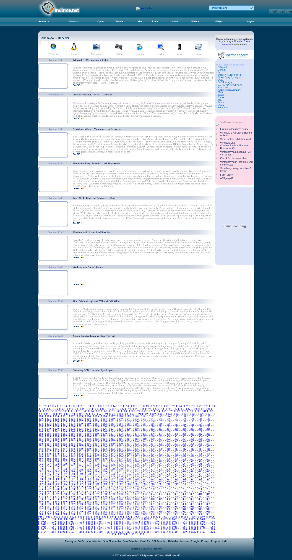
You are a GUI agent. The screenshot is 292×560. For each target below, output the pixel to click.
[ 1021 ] (156, 519)
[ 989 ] (49, 516)
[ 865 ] (113, 501)
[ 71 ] (139, 411)
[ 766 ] (201, 489)
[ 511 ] (97, 461)
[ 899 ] (209, 504)
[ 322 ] (169, 439)
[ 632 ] (185, 474)
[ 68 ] (119, 411)
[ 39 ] (103, 409)
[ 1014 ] (91, 519)
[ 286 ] (57, 436)
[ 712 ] (121, 484)
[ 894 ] (169, 504)
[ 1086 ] (53, 529)
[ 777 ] (113, 491)
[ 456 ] (185, 454)
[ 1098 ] (165, 529)
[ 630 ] (169, 474)
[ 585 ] (161, 469)
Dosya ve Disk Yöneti (229, 75)
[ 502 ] (201, 459)
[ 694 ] (153, 481)
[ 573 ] (65, 469)
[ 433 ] (177, 451)
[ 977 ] (129, 514)
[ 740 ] (169, 486)
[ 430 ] (153, 451)
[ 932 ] (121, 509)
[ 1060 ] (165, 524)
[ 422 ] (89, 451)
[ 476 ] (169, 456)
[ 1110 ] (100, 532)
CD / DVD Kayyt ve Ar (230, 85)
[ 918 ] (185, 506)
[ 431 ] (161, 451)
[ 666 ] (105, 479)
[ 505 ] (49, 461)
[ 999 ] (129, 516)
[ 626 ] (137, 474)
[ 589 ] (193, 469)
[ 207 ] (129, 426)
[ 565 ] (177, 466)
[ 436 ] (201, 451)
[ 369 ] (193, 444)
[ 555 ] (97, 466)
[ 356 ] (89, 444)
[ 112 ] (73, 416)
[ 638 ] (57, 476)
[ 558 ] (121, 466)
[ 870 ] (153, 501)
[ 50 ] (176, 409)
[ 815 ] (65, 496)
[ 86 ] (60, 414)
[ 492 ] (121, 459)
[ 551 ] (65, 466)
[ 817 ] (81, 496)
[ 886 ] (105, 504)
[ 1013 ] (81, 519)
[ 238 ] (201, 429)
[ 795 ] (81, 494)
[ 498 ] (169, 459)
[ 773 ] (81, 491)
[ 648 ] (137, 476)
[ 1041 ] (165, 522)
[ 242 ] (57, 431)
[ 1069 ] (72, 527)
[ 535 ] (113, 464)
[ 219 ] (49, 429)
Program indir (219, 541)
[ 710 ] (105, 484)
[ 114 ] (89, 416)
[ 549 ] (49, 466)
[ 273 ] (129, 434)
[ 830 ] (185, 496)
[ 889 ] (129, 504)
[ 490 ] (105, 459)
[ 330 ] (57, 441)
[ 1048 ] (53, 524)
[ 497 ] (161, 459)
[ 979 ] (145, 514)
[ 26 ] (194, 406)
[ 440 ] (57, 454)
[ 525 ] (209, 461)
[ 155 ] (65, 421)
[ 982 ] (169, 514)
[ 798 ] (105, 494)
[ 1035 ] (109, 522)
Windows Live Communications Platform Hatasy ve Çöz (234, 145)
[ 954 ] (121, 511)
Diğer (219, 21)
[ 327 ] (209, 439)
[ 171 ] (193, 421)
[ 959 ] (161, 511)
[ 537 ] (129, 464)
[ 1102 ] (203, 529)
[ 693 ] (145, 481)
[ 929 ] (97, 509)
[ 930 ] (105, 509)
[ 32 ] (57, 409)
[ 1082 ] (193, 527)
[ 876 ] (201, 501)
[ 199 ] (65, 426)
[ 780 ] (137, 491)
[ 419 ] (65, 451)
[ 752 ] (89, 489)
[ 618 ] (73, 474)
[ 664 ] (89, 479)
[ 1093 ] (119, 529)
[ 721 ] (193, 484)
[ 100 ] (154, 414)
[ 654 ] (185, 476)
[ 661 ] (65, 479)
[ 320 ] (153, 439)
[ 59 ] (59, 411)
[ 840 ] (89, 499)
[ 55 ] (209, 409)
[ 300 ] (169, 436)
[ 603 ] (129, 471)
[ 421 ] (81, 451)
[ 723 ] (209, 484)
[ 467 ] (97, 456)
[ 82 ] (211, 411)
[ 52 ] (189, 409)
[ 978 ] (137, 514)
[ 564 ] (169, 466)
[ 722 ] (201, 484)
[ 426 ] (121, 451)
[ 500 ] (185, 459)
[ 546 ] (201, 464)
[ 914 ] (153, 506)
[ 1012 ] (72, 519)
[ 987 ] (209, 514)
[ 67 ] (112, 411)
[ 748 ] (57, 489)
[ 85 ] (54, 414)
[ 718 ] (169, 484)
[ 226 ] (105, 429)
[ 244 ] (73, 431)
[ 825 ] (145, 496)
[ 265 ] (65, 434)
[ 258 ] (185, 431)
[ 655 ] (193, 476)
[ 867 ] (129, 501)
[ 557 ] (113, 466)
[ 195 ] (209, 424)
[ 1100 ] (184, 529)
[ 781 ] (145, 491)
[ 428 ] (137, 451)
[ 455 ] (177, 454)
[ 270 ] (105, 434)
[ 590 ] (201, 469)
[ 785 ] (177, 491)
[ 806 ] (169, 494)
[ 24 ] (180, 406)
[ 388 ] (169, 446)
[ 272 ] (121, 434)
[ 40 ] (110, 409)
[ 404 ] (121, 449)
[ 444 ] (89, 454)
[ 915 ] (161, 506)
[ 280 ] (185, 434)
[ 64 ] (92, 411)
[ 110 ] (57, 416)
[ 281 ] (193, 434)
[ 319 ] (145, 439)
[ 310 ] (73, 439)
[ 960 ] (169, 511)
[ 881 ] (65, 504)
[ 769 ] (49, 491)
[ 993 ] (81, 516)
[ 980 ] (153, 514)
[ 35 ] (77, 409)
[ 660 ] (57, 479)
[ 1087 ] (63, 529)
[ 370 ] (201, 444)
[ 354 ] (73, 444)
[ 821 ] (113, 496)
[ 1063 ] (193, 524)
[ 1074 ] (119, 527)
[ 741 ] (177, 486)
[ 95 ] (120, 414)
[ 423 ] (97, 451)
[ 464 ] (73, 456)
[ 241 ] (49, 431)
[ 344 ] (169, 441)
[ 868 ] (137, 501)
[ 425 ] (113, 451)
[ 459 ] (209, 454)
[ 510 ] (89, 461)
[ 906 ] (89, 506)
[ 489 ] (97, 459)
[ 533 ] (97, 464)
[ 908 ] (105, 506)
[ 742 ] (185, 486)
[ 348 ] (201, 441)
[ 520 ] (169, 461)
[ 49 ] (169, 409)
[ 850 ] (169, 499)
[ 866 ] (121, 501)
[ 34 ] (70, 409)
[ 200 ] (73, 426)
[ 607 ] (161, 471)
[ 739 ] (161, 486)
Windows (73, 21)
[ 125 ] (177, 416)
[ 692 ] (137, 481)
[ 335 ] (97, 441)
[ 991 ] (65, 516)
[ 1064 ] (203, 524)
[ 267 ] (81, 434)
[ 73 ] (152, 411)
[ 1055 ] (119, 524)
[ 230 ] (137, 429)
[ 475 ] (161, 456)
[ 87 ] (67, 414)
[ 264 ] (57, 434)
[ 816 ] (73, 496)
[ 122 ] (153, 416)
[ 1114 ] (137, 532)
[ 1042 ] (175, 522)
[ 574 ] (73, 469)
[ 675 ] (177, 479)
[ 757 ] (129, 489)
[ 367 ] (177, 444)
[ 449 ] (129, 454)
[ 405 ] (129, 449)
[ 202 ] (89, 426)
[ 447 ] (113, 454)
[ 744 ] (201, 486)
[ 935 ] (145, 509)
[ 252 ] (137, 431)
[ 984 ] (185, 514)
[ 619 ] (81, 474)
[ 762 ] (169, 489)
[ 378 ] (89, 446)
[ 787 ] (193, 491)
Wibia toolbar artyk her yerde (236, 139)
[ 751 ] (81, 489)
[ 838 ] (73, 499)
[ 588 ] (185, 469)
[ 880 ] (57, 504)
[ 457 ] (193, 454)
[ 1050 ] (72, 524)
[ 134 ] (73, 419)
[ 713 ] (129, 484)
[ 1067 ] (53, 527)
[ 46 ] (149, 409)
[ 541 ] (161, 464)
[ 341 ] (145, 441)
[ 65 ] (99, 411)
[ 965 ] (209, 511)
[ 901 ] (49, 506)
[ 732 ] (105, 486)
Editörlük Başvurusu (141, 549)
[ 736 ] (137, 486)
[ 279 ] (177, 434)
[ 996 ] (105, 516)
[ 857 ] (49, 501)
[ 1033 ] (91, 522)
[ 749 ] (65, 489)
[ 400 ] (89, 449)
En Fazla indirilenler (89, 541)
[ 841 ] (97, 499)
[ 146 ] (169, 419)
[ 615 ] (49, 474)
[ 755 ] (113, 489)
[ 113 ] (81, 416)
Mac (140, 21)
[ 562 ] (153, 466)
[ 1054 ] (109, 524)
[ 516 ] (137, 461)
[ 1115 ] (147, 532)
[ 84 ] (47, 414)
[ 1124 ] (123, 534)
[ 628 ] (153, 474)
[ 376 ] (73, 446)
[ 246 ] (89, 431)
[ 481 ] (209, 456)
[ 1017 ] (119, 519)
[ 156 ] (73, 421)
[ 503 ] (209, 459)
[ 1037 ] (128, 522)
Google (194, 541)
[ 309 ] (65, 439)
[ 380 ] (105, 446)
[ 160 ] (105, 421)
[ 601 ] (113, 471)
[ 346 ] (185, 441)
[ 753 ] (97, 489)
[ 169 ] (177, 421)
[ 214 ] (185, 426)
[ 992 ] (73, 516)
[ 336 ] (105, 441)
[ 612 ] (201, 471)
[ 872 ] (169, 501)
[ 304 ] (201, 436)
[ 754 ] (105, 489)
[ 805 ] (161, 494)
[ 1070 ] (81, 527)
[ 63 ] (86, 411)
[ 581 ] (129, 469)
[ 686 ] (89, 481)
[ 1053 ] (100, 524)
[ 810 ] (201, 494)
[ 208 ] (137, 426)
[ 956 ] (137, 511)
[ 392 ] (201, 446)
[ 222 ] (73, 429)
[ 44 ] (136, 409)
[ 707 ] (81, 484)
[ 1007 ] (202, 516)
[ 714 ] (137, 484)
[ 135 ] (81, 419)
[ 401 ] (97, 449)
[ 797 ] (97, 494)
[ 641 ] (81, 476)
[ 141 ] (129, 419)
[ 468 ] (105, 456)
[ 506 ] (57, 461)
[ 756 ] (121, 489)
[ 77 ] (178, 411)
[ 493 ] (129, 459)
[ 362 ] (137, 444)
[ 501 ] (193, 459)
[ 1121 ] (203, 532)
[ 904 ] (73, 506)
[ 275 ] (145, 434)
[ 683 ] (65, 481)
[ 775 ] (97, 491)
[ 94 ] (113, 414)
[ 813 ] (49, 496)
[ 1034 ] (100, 522)
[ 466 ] (89, 456)
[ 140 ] (121, 419)
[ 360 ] (121, 444)
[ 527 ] (49, 464)
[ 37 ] (90, 409)
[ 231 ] (145, 429)
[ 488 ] (89, 459)
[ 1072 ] (100, 527)
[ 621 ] (97, 474)
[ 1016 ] (109, 519)
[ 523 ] (193, 461)
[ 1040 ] (156, 522)
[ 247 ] (97, 431)
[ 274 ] (137, 434)
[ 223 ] (81, 429)
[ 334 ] (89, 441)
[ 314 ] (105, 439)
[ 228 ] (121, 429)
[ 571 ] (49, 469)
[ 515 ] (129, 461)
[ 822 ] (121, 496)
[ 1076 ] (137, 527)
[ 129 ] (209, 416)
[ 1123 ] (113, 534)
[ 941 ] (193, 509)
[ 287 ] (65, 436)
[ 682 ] (57, 481)
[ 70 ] (132, 411)
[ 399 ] (81, 449)
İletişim (250, 21)
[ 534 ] (105, 464)
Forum (205, 541)
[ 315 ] (113, 439)
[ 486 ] (73, 459)
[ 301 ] (177, 436)
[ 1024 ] (184, 519)
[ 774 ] (89, 491)
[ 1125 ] (132, 534)
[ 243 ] (65, 431)
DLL (220, 80)
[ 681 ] (49, 481)
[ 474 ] (153, 456)
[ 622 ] (105, 474)
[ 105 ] (194, 414)
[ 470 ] (121, 456)
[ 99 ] (146, 414)
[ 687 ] (97, 481)
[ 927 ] (81, 509)
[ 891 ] (145, 504)
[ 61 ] (73, 411)
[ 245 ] (81, 431)
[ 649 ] (145, 476)
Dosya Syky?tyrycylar (229, 77)
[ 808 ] (185, 494)
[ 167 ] (161, 421)
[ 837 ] (65, 499)
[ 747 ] (49, 489)
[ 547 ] (209, 464)
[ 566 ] (185, 466)
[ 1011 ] (63, 519)
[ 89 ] (80, 414)
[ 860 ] (73, 501)
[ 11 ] (94, 406)
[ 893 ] (161, 504)
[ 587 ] (177, 469)
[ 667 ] (113, 479)
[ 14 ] (114, 406)
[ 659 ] (49, 479)
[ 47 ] (156, 409)
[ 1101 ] (193, 529)
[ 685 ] (81, 481)
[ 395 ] (49, 449)
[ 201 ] (81, 426)
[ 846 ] (137, 499)
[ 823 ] (129, 496)
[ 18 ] (141, 406)
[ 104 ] (186, 414)
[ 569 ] (209, 466)
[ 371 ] (209, 444)
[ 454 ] (169, 454)
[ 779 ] (129, 491)
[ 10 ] (88, 406)
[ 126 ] (185, 416)
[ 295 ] (129, 436)
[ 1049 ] (63, 524)
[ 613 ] (209, 471)
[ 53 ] (196, 409)
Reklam (158, 549)
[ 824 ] (137, 496)
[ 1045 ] (203, 522)
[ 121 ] (145, 416)
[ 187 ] (145, 424)
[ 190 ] (169, 424)
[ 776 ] (105, 491)
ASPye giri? (226, 178)
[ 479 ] (193, 456)
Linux (155, 21)
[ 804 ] (153, 494)
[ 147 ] (177, 419)
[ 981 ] (161, 514)
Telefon (195, 21)
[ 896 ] (185, 504)
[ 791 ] (49, 494)
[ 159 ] (97, 421)
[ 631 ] (177, 474)
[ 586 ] (169, 469)
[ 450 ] (137, 454)
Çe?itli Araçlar (225, 82)
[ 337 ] (113, 441)
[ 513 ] (113, 461)
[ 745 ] (209, 486)
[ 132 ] (57, 419)
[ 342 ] (153, 441)
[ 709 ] (97, 484)
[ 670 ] (137, 479)
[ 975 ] (113, 514)
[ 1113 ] (128, 532)
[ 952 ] (105, 511)
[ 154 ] (57, 421)
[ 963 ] (193, 511)
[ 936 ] (153, 509)
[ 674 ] (169, 479)
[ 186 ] (137, 424)
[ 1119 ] (184, 532)
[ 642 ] (89, 476)
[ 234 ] (169, 429)
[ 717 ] (161, 484)
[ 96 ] (127, 414)
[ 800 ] (121, 494)
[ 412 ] (185, 449)
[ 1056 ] (128, 524)
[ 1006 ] (193, 516)
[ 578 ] (105, 469)
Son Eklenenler (112, 541)
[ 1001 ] (146, 516)
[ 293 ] (113, 436)
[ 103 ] (178, 414)
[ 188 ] (153, 424)
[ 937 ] (161, 509)
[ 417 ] (49, 451)
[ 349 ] (209, 441)
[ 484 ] (57, 459)
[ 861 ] (81, 501)
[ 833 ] (209, 496)
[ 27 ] (200, 406)
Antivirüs (223, 87)
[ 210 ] (153, 426)
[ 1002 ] (156, 516)
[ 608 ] (169, 471)
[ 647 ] (129, 476)
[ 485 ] (65, 459)
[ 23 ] (174, 406)
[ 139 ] (113, 419)
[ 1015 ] (100, 519)
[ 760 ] (153, 489)
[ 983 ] (177, 514)
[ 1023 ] (175, 519)
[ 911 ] (129, 506)
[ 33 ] (63, 409)
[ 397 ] (65, 449)
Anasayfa (43, 21)
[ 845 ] (129, 499)
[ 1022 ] (165, 519)
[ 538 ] (137, 464)
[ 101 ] (162, 414)
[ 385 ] (145, 446)
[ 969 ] (65, 514)
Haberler (63, 38)
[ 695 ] (161, 481)
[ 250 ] (121, 431)
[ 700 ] (201, 481)
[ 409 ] (161, 449)
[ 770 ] (57, 491)
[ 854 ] (201, 499)
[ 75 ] (165, 411)
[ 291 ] (97, 436)
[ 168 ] (169, 421)
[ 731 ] (97, 486)
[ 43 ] (130, 409)
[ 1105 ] (53, 532)
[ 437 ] (209, 451)
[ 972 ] (89, 514)
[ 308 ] (57, 439)
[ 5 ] (61, 406)
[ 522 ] (185, 461)
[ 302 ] (185, 436)
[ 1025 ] (193, 519)
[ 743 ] (193, 486)
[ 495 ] (145, 459)
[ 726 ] (57, 486)
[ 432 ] (169, 451)
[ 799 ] (113, 494)
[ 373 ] (49, 446)
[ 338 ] (121, 441)
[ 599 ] (97, 471)
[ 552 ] (73, 466)
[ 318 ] (137, 439)
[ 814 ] (57, 496)
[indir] (60, 16)
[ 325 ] (193, 439)
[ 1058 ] (147, 524)
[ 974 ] (105, 514)
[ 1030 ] (63, 522)
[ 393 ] (209, 446)
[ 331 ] (65, 441)
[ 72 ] (145, 411)
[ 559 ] (129, 466)
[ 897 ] (193, 504)
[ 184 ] (121, 424)
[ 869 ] (145, 501)
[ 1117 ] (165, 532)
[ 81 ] (205, 411)
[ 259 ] (193, 431)
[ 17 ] (134, 406)
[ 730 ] (89, 486)
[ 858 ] (57, 501)
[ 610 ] (185, 471)
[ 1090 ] (91, 529)
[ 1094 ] (128, 529)
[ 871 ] (161, 501)
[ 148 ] (185, 419)
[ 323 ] (177, 439)
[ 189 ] (161, 424)
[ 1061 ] (175, 524)
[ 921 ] (209, 506)
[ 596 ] (73, 471)
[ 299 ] (161, 436)
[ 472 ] (137, 456)
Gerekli (222, 69)
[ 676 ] (185, 479)
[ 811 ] (209, 494)
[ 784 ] (169, 491)
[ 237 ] (193, 429)
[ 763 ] (177, 489)
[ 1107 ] (72, 532)
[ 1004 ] (174, 516)
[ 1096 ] (147, 529)
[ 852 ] (185, 499)
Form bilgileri (227, 174)
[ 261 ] (209, 431)
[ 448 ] (121, 454)
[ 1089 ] (81, 529)
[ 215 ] (193, 426)
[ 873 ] (177, 501)
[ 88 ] (74, 414)
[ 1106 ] (63, 532)
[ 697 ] (177, 481)
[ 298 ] (153, 436)
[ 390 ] (185, 446)
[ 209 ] (145, 426)
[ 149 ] (193, 419)
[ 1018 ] (128, 519)
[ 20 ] (154, 406)
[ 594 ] (57, 471)
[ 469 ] (113, 456)
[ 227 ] (113, 429)
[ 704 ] (57, 484)
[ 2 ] (45, 406)
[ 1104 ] (44, 532)
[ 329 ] (49, 441)
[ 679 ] (209, 479)
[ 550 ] (57, 466)
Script (174, 21)
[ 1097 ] (156, 529)
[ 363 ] (145, 444)
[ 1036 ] (119, 522)
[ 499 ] (177, 459)
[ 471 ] (129, 456)
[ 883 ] (81, 504)
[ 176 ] (57, 424)
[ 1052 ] (91, 524)
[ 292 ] (105, 436)
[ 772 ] (73, 491)
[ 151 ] (209, 419)
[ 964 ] (201, 511)
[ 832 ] (201, 496)
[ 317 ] (129, 439)
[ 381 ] (113, 446)
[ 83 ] (41, 414)
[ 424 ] (105, 451)
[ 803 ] (145, 494)
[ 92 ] (100, 414)
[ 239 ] (209, 429)
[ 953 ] (113, 511)
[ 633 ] (193, 474)
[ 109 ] (49, 416)
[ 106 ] (202, 414)
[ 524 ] (201, 461)
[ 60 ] (66, 411)
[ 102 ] (170, 414)
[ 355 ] (81, 444)
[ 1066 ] (44, 527)
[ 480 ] (201, 456)
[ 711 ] (113, 484)
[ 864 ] (105, 501)
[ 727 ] (65, 486)
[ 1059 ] (156, 524)
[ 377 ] (81, 446)
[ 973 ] (97, 514)
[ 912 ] (137, 506)
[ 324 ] (185, 439)
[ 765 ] (193, 489)
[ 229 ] (129, 429)
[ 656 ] (201, 476)
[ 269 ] (97, 434)
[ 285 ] (49, 436)
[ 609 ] (177, 471)
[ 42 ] (123, 409)
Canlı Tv (145, 541)
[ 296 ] (137, 436)
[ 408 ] (153, 449)
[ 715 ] (145, 484)
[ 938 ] (169, 509)
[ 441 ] (65, 454)
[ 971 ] (81, 514)
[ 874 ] (185, 501)
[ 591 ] (209, 469)
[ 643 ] (97, 476)
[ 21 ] (161, 406)
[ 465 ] (81, 456)
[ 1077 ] (147, 527)
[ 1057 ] (137, 524)
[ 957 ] (145, 511)
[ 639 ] (65, 476)
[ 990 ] (57, 516)
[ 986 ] (201, 514)
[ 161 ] (113, 421)
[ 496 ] (153, 459)
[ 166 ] (153, 421)
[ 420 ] (73, 451)
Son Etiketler (130, 541)
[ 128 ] (201, 416)
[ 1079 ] (165, 527)
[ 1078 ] (156, 527)
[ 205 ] (113, 426)
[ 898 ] (201, 504)
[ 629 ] (161, 474)
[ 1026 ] (203, 519)
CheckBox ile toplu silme (233, 158)
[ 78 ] (185, 411)
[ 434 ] (185, 451)
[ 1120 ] (193, 532)
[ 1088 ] (72, 529)
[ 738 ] (153, 486)
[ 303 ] (193, 436)
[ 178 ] (73, 424)
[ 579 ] (113, 469)
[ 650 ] (153, 476)
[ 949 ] (81, 511)
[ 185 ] (129, 424)
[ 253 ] (145, 431)
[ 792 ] (57, 494)
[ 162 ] (121, 421)
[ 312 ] (89, 439)
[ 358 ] (105, 444)
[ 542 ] (169, 464)
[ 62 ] (79, 411)
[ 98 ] (140, 414)
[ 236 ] (185, 429)
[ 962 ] (185, 511)
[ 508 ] (73, 461)
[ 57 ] (46, 411)
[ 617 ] (65, 474)
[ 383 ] (129, 446)
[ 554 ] (89, 466)
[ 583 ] (145, 469)
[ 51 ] (183, 409)
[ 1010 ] (53, 519)
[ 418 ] (57, 451)
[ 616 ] (57, 474)
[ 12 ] (101, 406)
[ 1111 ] (109, 532)
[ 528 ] (57, 464)
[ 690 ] (121, 481)
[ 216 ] (201, 426)
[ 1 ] (40, 406)
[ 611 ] (193, 471)
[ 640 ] (73, 476)
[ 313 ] (97, 439)
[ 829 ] (177, 496)
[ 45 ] (143, 409)
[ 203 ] (97, 426)
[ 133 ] (65, 419)
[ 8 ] (77, 406)
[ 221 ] (65, 429)
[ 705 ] (65, 484)
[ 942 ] (201, 509)
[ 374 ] (57, 446)
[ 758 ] (137, 489)
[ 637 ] (49, 476)
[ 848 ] (153, 499)
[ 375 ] (65, 446)
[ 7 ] (71, 406)
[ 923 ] (49, 509)
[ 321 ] (161, 439)
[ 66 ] (106, 411)
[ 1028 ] (44, 522)
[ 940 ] (185, 509)
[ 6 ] (66, 406)
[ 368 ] (185, 444)
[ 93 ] (107, 414)
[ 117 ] (113, 416)
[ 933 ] (129, 509)
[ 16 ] (128, 406)
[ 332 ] (73, 441)
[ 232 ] (153, 429)
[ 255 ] (161, 431)
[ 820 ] (105, 496)
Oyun (100, 21)
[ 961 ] (177, 511)
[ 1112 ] (119, 532)
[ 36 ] (83, 409)
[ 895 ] (177, 504)
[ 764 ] (185, 489)
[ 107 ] (210, 414)
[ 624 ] (121, 474)
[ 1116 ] (156, 532)
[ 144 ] (153, 419)
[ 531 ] (81, 464)
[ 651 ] (161, 476)
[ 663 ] (81, 479)
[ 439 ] (49, 454)
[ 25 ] (187, 406)
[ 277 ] (161, 434)
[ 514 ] (121, 461)
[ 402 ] (105, 449)
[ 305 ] (209, 436)
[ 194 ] (201, 424)
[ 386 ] (153, 446)
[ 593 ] (49, 471)
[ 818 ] (89, 496)
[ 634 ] (201, 474)
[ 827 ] (161, 496)
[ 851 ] (177, 499)
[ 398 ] (73, 449)
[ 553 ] (81, 466)
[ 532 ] (89, 464)
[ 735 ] (129, 486)
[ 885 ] (97, 504)
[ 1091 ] (100, 529)
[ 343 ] (161, 441)
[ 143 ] (145, 419)
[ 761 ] (161, 489)
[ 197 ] (49, 426)
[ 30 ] (44, 409)
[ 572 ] (57, 469)
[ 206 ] (121, 426)
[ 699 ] (193, 481)
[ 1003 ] (165, 516)
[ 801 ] (129, 494)
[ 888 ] (121, 504)
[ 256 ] (169, 431)
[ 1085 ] (44, 529)
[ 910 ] (121, 506)
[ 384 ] (137, 446)
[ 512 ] (105, 461)
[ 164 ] (137, 421)
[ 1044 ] (193, 522)
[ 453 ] (161, 454)
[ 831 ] (193, 496)
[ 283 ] (209, 434)
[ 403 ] (113, 449)
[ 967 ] (49, 514)
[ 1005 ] (184, 516)
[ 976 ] (121, 514)
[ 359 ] (113, 444)
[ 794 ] (73, 494)
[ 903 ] (65, 506)
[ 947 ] (65, 511)
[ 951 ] (97, 511)
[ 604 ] (137, 471)
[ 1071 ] (91, 527)
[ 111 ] (65, 416)
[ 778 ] (121, 491)
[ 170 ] (185, 421)
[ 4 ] (56, 406)
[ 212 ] (169, 426)
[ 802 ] (137, 494)
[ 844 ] (121, 499)
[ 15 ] (121, 406)
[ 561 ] (145, 466)
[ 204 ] (105, 426)
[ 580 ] (121, 469)
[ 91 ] (94, 414)
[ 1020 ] (147, 519)
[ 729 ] (81, 486)
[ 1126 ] (141, 534)
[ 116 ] (105, 416)
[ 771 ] (65, 491)
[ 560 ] (137, 466)
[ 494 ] (137, 459)
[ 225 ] (97, 429)
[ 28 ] (207, 406)
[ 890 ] (137, 504)
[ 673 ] (161, 479)
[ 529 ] (65, 464)
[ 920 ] (201, 506)
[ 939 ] (177, 509)
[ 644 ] (105, 476)
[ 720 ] (185, 484)
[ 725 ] (49, 486)
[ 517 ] (145, 461)
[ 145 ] (161, 419)
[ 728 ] (73, 486)
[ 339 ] (129, 441)
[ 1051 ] (81, 524)
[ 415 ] (209, 449)
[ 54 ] (202, 409)
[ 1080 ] (175, 527)
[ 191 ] (177, 424)
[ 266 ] (73, 434)
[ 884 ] (89, 504)
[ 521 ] (177, 461)
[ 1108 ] (81, 532)
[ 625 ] (129, 474)
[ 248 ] (105, 431)
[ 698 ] (185, 481)
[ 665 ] (97, 479)
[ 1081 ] (184, 527)
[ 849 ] (161, 499)
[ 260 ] (201, 431)
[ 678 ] (201, 479)
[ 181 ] (97, 424)
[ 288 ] (73, 436)
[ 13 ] (108, 406)
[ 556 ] (105, 466)
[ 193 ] (193, 424)
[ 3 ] (50, 406)
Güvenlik (223, 67)
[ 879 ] (49, 504)
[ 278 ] (169, 434)
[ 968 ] (57, 514)
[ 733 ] (113, 486)
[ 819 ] (97, 496)
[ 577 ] (97, 469)
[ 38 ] (97, 409)
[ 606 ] (153, 471)
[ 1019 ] (137, 519)
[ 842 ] (105, 499)
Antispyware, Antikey (229, 90)
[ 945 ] (49, 511)
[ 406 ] (137, 449)
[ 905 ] (81, 506)
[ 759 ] (145, 489)
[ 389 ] (177, 446)
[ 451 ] (145, 454)
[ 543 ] (177, 464)
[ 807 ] (177, 494)
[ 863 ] (97, 501)
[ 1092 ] (109, 529)
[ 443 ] (81, 454)
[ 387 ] (161, 446)
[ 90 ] (87, 414)
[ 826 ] (153, 496)
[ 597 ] (81, 471)
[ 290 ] (89, 436)
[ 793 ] (65, 494)
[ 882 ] (73, 504)
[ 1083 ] (203, 527)
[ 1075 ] (128, 527)
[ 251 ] (129, 431)
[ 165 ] (145, 421)
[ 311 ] (81, 439)
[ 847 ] (145, 499)
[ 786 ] (185, 491)
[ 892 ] (153, 504)
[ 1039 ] (147, 522)
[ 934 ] (137, 509)
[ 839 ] (81, 499)
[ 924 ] (57, 509)
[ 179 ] (81, 424)
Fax (220, 72)
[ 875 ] (193, 501)
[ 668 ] (121, 479)
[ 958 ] (153, 511)
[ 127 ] (193, 416)
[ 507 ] (65, 461)
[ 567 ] (193, 466)
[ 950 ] (89, 511)
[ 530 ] (73, 464)
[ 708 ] (89, 484)
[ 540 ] (153, 464)
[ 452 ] (153, 454)
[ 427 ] (129, 451)
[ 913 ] (145, 506)
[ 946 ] (57, 511)
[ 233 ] (161, 429)
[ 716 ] (153, 484)
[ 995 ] (97, 516)
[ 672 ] (153, 479)
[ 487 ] (81, 459)
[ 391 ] (193, 446)
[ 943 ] (209, 509)
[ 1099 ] (175, 529)
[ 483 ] (49, 459)
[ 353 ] (65, 444)
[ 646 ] (121, 476)
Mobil (221, 92)
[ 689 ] (113, 481)
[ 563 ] (161, 466)
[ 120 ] (137, 416)
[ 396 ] (57, 449)
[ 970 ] (73, 514)
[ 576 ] (89, 469)
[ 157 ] (81, 421)
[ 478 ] (185, 456)
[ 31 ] (50, 409)
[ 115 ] (97, 416)
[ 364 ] (153, 444)
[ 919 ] (193, 506)
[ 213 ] (177, 426)
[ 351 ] (49, 444)
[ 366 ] (169, 444)
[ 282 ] (201, 434)
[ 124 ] (169, 416)
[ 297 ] (145, 436)
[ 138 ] (105, 419)
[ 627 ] (145, 474)
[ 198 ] (57, 426)
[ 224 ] (89, 429)
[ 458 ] (201, 454)
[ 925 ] (65, 509)
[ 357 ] (97, 444)
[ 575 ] (81, 469)
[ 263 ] (49, 434)
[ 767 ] (209, 489)
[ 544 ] (185, 464)
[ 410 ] (169, 449)
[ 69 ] (126, 411)
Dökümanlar (159, 541)
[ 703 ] (49, 484)
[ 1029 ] (53, 522)
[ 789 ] (209, 491)
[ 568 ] (201, 466)
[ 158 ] (89, 421)
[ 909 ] (113, 506)
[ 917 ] (177, 506)
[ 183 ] (113, 424)
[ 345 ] (177, 441)
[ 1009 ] (44, 519)
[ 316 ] (121, 439)
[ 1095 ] (137, 529)
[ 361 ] (129, 444)
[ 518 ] (153, 461)
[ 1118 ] (175, 532)
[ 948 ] (73, 511)
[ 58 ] (53, 411)
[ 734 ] (121, 486)
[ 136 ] (89, 419)
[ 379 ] (97, 446)
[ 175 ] (49, 424)
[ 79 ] (192, 411)
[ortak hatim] (144, 8)
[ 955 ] (129, 511)
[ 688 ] (105, 481)
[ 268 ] (89, 434)
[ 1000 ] (137, 516)
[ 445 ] (97, 454)
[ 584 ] (153, 469)
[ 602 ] (121, 471)
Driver (119, 21)
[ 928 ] (89, 509)
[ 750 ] (73, 489)
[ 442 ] (73, 454)
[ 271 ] (113, 434)
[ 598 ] (89, 471)
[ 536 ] (121, 464)
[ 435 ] (193, 451)
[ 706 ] (73, 484)
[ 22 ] (167, 406)
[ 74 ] (159, 411)
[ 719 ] (177, 484)
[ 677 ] (193, 479)
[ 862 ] (89, 501)
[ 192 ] (185, 424)
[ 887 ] (113, 504)
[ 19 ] (147, 406)
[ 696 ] (169, 481)
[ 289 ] (81, 436)
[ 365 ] (161, 444)
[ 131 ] (49, 419)
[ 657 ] (209, 476)
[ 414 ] (201, 449)
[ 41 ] (116, 409)
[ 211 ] (161, 426)
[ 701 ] (209, 481)
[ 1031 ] (72, 522)
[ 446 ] (105, 454)
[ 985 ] (193, 514)
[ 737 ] (145, 486)
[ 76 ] (172, 411)
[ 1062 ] (184, 524)
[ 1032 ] (81, 522)
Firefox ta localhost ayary (234, 129)
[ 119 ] (129, 416)
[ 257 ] (177, 431)
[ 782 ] (153, 491)
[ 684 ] (73, 481)
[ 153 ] (49, 421)
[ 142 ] (137, 419)
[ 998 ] (121, 516)
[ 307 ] (49, 439)
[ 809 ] (193, 494)
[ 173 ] (209, 421)
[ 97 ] (133, 414)
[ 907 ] (97, 506)
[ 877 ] (209, 501)
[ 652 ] (169, 476)
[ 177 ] (65, 424)
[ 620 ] (89, 474)
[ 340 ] (137, 441)
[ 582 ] (137, 469)
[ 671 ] (145, 479)
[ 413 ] (193, 449)
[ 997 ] (113, 516)
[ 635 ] (209, 474)
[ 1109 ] (91, 532)
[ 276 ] (153, 434)
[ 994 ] (89, 516)
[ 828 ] (169, 496)
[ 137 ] (97, 419)
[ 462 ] (57, 456)
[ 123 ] (161, 416)
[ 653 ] (177, 476)
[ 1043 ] (184, 522)
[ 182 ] (105, 424)
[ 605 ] (145, 471)
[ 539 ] (145, 464)
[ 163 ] (129, 421)
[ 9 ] (82, 406)
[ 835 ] (49, 499)
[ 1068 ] (63, 527)
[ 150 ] (201, 419)
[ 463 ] (65, 456)
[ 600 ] (105, 471)
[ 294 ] (121, 436)
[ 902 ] (57, 506)
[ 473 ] (145, 456)
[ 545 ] (193, 464)
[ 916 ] (169, 506)
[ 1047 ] (44, 524)
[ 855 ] (209, 499)
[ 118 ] (121, 416)
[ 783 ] (161, 491)
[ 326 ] (201, 439)
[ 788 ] (201, 491)
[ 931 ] (113, 509)
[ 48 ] (163, 409)
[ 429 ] (145, 451)
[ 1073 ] (109, 527)
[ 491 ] (113, 459)
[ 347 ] (193, 441)
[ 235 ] (177, 429)
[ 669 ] (129, 479)
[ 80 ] (198, 411)
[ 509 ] (81, 461)
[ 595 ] (65, 471)
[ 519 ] (161, 461)
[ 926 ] (73, 509)
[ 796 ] (89, 494)
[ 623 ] (113, 474)
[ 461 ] (49, 456)
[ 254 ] (153, 431)
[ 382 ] (121, 446)
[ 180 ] (89, 424)
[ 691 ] (129, 481)
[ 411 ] (177, 449)
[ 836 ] (57, 499)
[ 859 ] (65, 501)
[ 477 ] (177, 456)
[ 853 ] (193, 499)
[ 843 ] (113, 499)
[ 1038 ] (137, 522)
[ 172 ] (201, 421)
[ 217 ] (209, 426)
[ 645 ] (113, 476)
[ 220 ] (57, 429)
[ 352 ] (57, 444)
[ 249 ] (113, 431)
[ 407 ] (145, 449)
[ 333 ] (81, 441)
